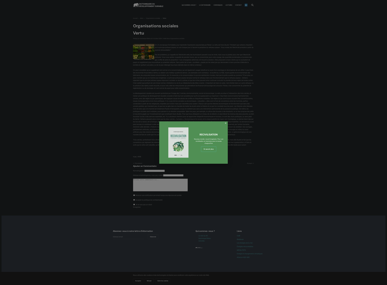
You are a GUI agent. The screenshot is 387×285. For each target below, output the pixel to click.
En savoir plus (209, 149)
